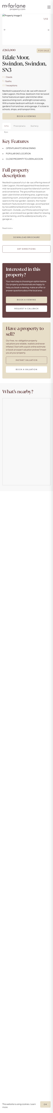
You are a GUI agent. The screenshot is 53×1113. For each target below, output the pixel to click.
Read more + (7, 228)
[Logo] (13, 6)
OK (45, 1104)
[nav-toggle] (48, 7)
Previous (4, 30)
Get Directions (26, 249)
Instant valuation (27, 360)
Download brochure (26, 237)
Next (48, 30)
